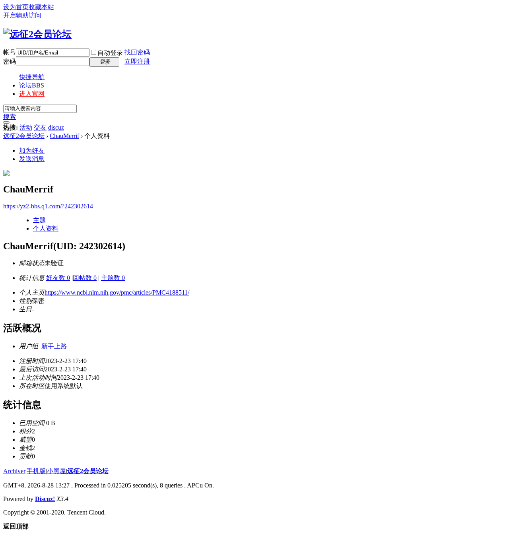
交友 (40, 127)
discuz (56, 127)
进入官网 (32, 93)
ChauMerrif (64, 135)
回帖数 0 (85, 277)
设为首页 (16, 7)
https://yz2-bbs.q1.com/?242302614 (48, 206)
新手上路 (54, 346)
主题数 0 (113, 277)
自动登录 (110, 52)
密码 (9, 61)
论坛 (31, 85)
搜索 (9, 116)
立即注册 (137, 61)
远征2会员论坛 (24, 135)
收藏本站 (41, 7)
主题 (39, 220)
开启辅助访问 (22, 15)
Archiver (14, 471)
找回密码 (137, 52)
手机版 (36, 471)
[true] (6, 122)
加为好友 (32, 150)
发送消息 (32, 158)
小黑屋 (56, 471)
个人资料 (45, 228)
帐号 (9, 52)
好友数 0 (58, 277)
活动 (25, 127)
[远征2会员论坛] (37, 34)
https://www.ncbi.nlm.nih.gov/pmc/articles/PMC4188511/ (117, 292)
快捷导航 (32, 77)
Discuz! (45, 498)
